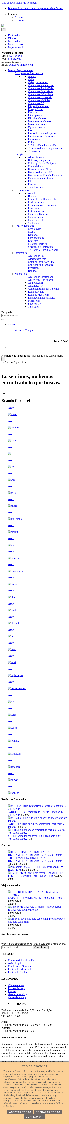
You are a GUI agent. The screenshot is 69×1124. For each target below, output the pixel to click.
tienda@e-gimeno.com (21, 64)
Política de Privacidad (19, 969)
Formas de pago (16, 988)
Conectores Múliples (39, 100)
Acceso (19, 17)
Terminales (34, 151)
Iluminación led (36, 237)
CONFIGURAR (34, 1116)
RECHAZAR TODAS (48, 1112)
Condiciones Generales (20, 966)
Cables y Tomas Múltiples (42, 163)
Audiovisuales (35, 282)
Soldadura (33, 223)
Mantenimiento (36, 220)
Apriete (32, 193)
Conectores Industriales (40, 91)
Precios (12, 991)
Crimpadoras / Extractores (42, 205)
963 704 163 (15, 55)
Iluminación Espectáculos (41, 297)
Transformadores (37, 187)
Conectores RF (36, 103)
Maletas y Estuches (38, 214)
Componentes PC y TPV (41, 261)
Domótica (33, 234)
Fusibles (32, 112)
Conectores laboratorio (40, 97)
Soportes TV (35, 303)
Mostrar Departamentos (20, 70)
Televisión (33, 306)
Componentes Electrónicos (29, 73)
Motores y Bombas (38, 124)
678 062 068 (14, 58)
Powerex (33, 184)
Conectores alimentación (41, 85)
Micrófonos (34, 300)
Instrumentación (36, 211)
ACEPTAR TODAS (20, 1112)
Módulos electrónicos (39, 121)
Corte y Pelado (36, 202)
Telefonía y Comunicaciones (43, 249)
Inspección (34, 208)
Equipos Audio (36, 291)
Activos (32, 76)
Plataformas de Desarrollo (41, 136)
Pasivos (32, 130)
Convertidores (35, 166)
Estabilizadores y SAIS (40, 172)
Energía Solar (35, 109)
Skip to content (29, 2)
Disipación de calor (38, 106)
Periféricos (33, 267)
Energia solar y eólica (39, 169)
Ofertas (12, 38)
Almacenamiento (37, 258)
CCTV (32, 231)
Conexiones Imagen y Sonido (43, 288)
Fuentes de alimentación (41, 178)
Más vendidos (15, 44)
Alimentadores (36, 157)
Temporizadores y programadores (45, 148)
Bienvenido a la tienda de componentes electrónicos (35, 8)
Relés (31, 142)
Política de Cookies (18, 972)
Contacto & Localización (21, 960)
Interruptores (35, 115)
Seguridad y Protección (40, 246)
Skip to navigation (11, 2)
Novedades (14, 41)
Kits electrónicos (37, 118)
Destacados (14, 35)
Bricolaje (33, 196)
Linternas (33, 240)
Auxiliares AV (35, 285)
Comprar (29, 330)
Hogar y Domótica (24, 226)
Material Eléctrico (37, 243)
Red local (33, 270)
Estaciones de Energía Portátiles (45, 175)
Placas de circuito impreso (42, 133)
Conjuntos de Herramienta (42, 199)
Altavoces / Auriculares (40, 279)
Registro (19, 20)
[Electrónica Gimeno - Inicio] (2, 26)
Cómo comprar (16, 985)
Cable (31, 79)
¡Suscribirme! (40, 947)
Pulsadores (34, 139)
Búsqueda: (7, 312)
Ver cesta (19, 330)
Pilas (30, 181)
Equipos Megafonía (38, 294)
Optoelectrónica (36, 127)
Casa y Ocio (34, 228)
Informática (21, 252)
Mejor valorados (16, 47)
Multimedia (21, 273)
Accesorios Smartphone (40, 276)
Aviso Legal (14, 963)
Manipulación (35, 217)
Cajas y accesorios (38, 82)
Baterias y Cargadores (39, 160)
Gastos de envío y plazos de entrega (17, 996)
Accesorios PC (36, 255)
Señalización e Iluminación (42, 145)
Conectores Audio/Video (41, 88)
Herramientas (22, 190)
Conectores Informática (40, 94)
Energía (19, 154)
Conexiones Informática (40, 264)
